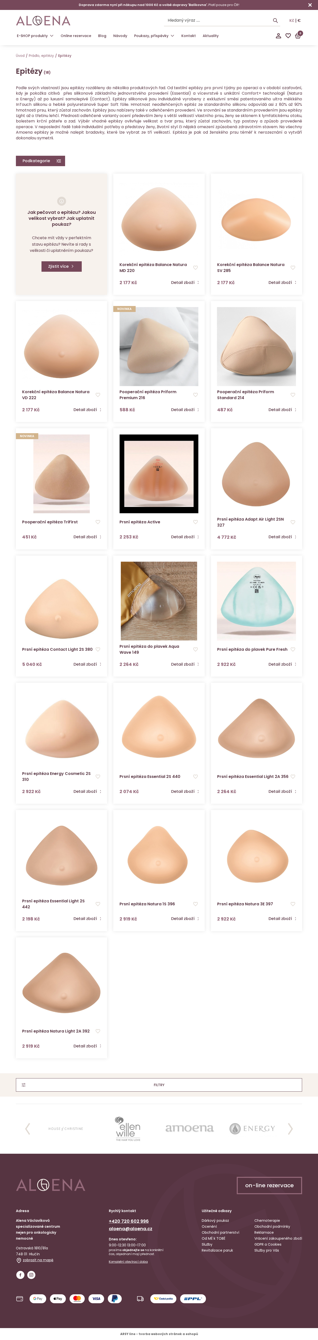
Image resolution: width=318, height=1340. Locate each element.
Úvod (20, 55)
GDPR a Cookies (267, 1244)
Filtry (159, 1084)
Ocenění (209, 1226)
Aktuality (211, 35)
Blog (102, 35)
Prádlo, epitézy (41, 55)
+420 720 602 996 (129, 1221)
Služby (207, 1244)
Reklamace (264, 1232)
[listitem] (66, 1128)
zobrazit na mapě (38, 1260)
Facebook (20, 1274)
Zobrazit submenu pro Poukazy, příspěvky (172, 36)
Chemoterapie (267, 1220)
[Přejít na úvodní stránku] (43, 21)
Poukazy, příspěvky (151, 35)
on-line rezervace (269, 1185)
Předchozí (27, 1129)
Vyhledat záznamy (275, 20)
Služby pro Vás (266, 1250)
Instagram (31, 1274)
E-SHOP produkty (32, 35)
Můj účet (278, 36)
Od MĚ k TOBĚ (213, 1238)
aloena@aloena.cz (130, 1228)
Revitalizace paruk (217, 1250)
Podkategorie (36, 161)
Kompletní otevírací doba (128, 1262)
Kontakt (188, 35)
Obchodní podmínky (272, 1226)
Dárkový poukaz (215, 1220)
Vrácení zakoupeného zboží (278, 1238)
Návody (120, 35)
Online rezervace (76, 35)
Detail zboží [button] (183, 282)
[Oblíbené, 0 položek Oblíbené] (288, 36)
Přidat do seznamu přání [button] (196, 268)
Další (290, 1129)
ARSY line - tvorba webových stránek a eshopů (159, 1334)
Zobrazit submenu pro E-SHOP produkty (52, 36)
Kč (291, 21)
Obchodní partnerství (220, 1232)
